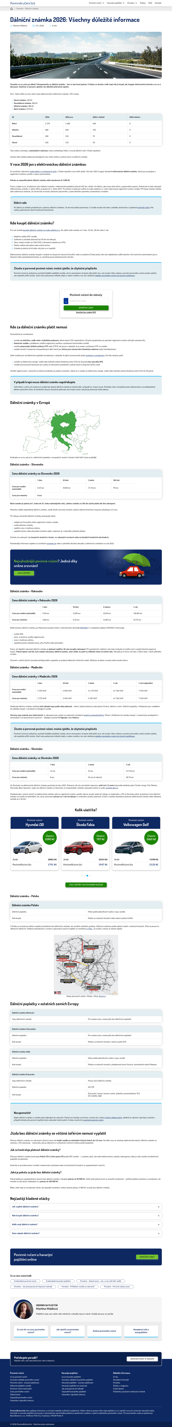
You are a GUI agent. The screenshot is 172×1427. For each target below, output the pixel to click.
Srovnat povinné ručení (86, 731)
